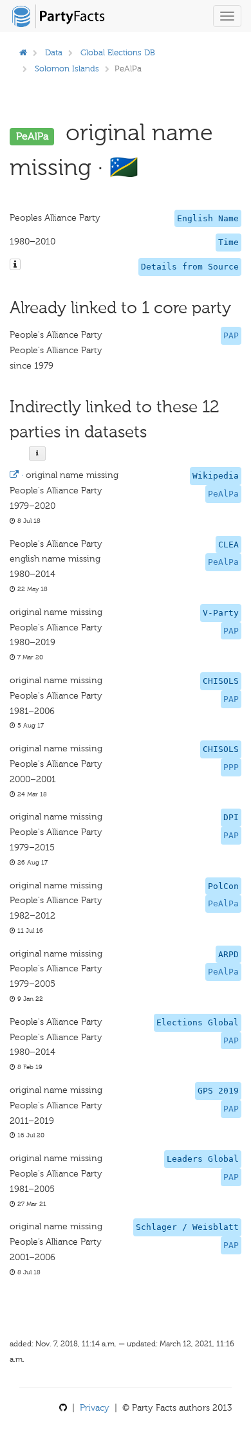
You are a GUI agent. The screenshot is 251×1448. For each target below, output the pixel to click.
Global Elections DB (117, 52)
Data (53, 52)
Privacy (94, 1407)
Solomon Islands (67, 68)
